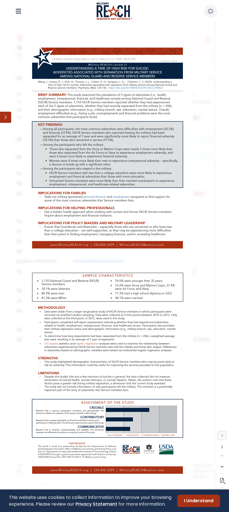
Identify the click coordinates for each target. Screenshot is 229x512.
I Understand (198, 500)
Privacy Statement (96, 504)
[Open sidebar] (5, 117)
